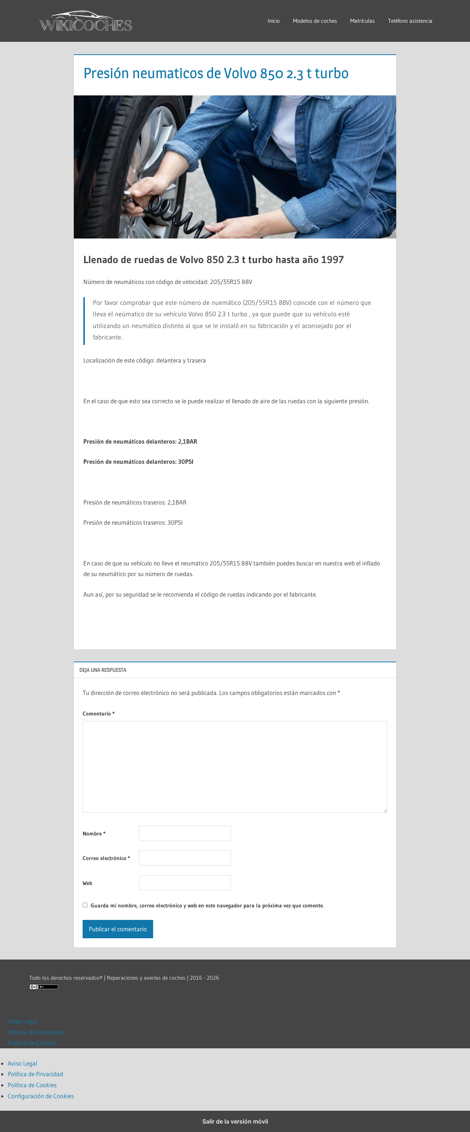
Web (87, 883)
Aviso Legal (22, 1021)
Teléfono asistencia (410, 20)
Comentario (99, 713)
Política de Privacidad (35, 1032)
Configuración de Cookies (41, 1096)
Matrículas (362, 20)
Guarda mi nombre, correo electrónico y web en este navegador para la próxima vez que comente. (207, 905)
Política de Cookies (32, 1043)
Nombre (94, 833)
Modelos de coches (315, 20)
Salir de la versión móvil (235, 1121)
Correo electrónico (106, 858)
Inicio (274, 20)
